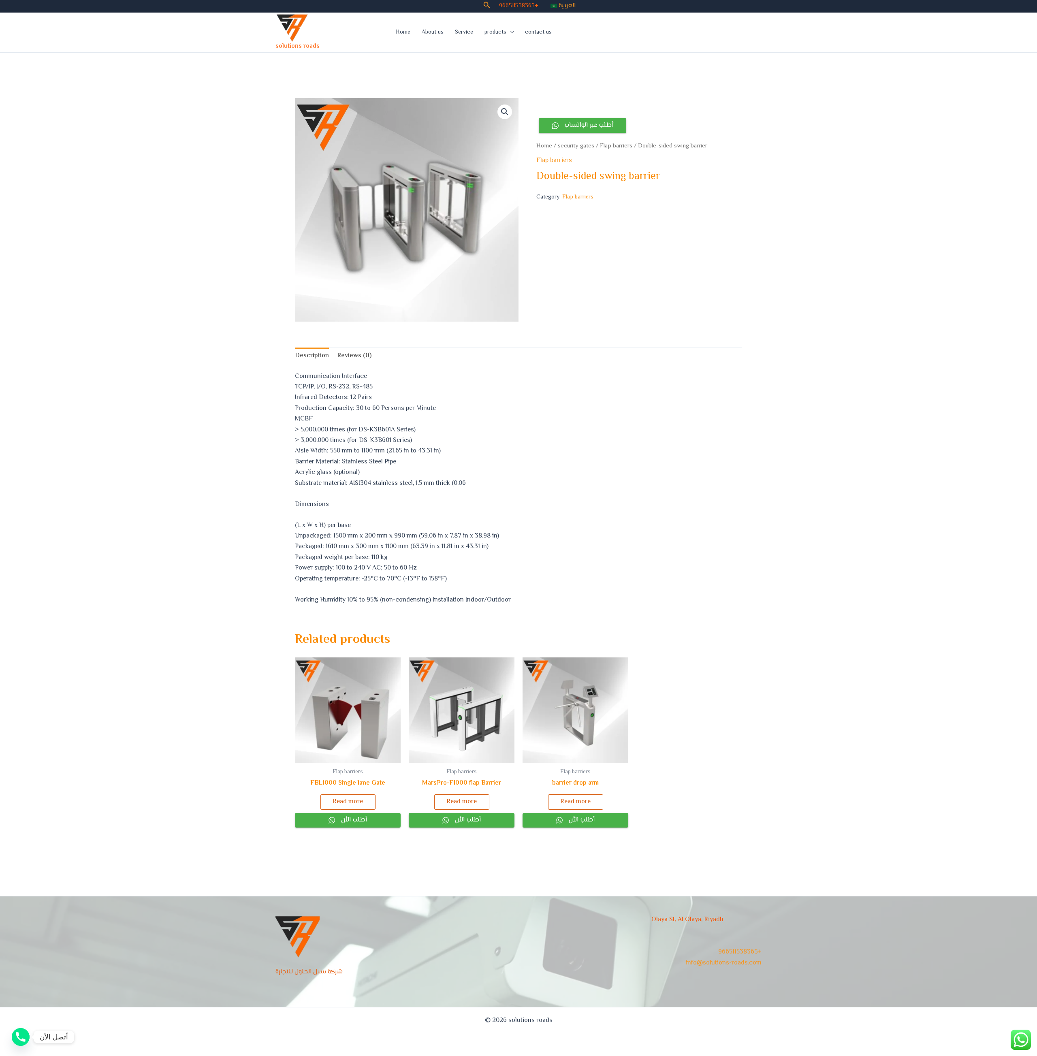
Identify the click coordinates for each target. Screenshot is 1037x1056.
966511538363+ (518, 6)
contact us (538, 32)
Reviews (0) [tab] (354, 356)
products (495, 32)
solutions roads (297, 46)
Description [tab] (312, 356)
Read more (348, 802)
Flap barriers (616, 146)
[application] (510, 32)
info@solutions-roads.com (724, 963)
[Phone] (21, 1037)
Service (464, 32)
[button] (487, 6)
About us (433, 32)
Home (403, 32)
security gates (576, 146)
